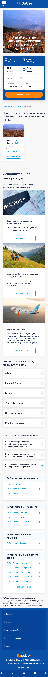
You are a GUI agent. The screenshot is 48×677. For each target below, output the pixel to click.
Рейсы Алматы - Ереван (17, 484)
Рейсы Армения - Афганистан (20, 576)
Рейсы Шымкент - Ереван (18, 493)
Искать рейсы (24, 95)
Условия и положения (33, 663)
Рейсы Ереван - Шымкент (18, 522)
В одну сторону (30, 61)
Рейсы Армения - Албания (18, 572)
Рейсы (16, 106)
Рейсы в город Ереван (16, 543)
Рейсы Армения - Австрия (18, 563)
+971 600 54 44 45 (24, 667)
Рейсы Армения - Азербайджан (20, 567)
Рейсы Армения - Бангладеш (19, 581)
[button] (24, 373)
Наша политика (11, 663)
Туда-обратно (12, 61)
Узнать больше (21, 238)
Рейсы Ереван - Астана (17, 517)
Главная (6, 106)
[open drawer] (4, 3)
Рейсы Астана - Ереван (17, 489)
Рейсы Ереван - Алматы (17, 513)
